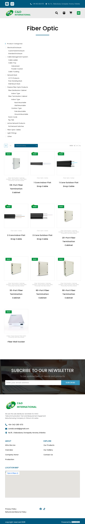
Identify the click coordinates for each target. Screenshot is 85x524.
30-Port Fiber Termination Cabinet (16, 294)
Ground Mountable (21, 114)
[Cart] (70, 12)
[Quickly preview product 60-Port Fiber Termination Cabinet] (54, 260)
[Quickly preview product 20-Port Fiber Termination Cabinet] (80, 207)
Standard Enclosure (15, 54)
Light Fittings (11, 133)
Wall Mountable (20, 105)
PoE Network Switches (16, 126)
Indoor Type (15, 93)
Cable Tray (12, 63)
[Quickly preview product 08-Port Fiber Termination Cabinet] (27, 155)
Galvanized (15, 66)
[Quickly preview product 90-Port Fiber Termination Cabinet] (80, 260)
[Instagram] (12, 4)
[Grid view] (6, 145)
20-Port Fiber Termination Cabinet (68, 241)
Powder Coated (17, 69)
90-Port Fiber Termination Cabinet (68, 294)
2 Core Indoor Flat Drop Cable (16, 237)
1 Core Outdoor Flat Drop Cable (68, 184)
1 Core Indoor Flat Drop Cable (42, 184)
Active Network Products (16, 123)
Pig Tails (11, 120)
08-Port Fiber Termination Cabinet (16, 189)
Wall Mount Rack (14, 84)
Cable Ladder (13, 60)
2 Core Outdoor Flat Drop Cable (42, 237)
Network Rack (12, 75)
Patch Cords (12, 117)
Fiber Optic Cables (14, 130)
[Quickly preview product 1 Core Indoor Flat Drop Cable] (54, 155)
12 (74, 145)
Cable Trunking (13, 72)
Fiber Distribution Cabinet (17, 90)
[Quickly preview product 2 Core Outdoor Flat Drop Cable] (54, 207)
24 (77, 145)
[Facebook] (7, 4)
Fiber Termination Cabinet (17, 96)
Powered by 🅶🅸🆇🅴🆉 (70, 522)
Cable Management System (17, 57)
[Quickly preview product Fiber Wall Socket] (27, 313)
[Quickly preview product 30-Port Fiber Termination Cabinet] (27, 260)
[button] (57, 13)
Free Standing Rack (15, 81)
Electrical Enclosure (14, 48)
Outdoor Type (16, 108)
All (80, 145)
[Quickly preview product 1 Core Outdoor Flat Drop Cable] (80, 155)
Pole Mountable (20, 111)
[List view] (10, 145)
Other (9, 136)
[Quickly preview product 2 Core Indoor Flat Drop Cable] (27, 207)
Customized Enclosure (16, 51)
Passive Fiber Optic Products (17, 87)
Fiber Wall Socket (16, 341)
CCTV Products (13, 78)
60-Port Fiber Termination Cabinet (42, 294)
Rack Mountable (20, 103)
